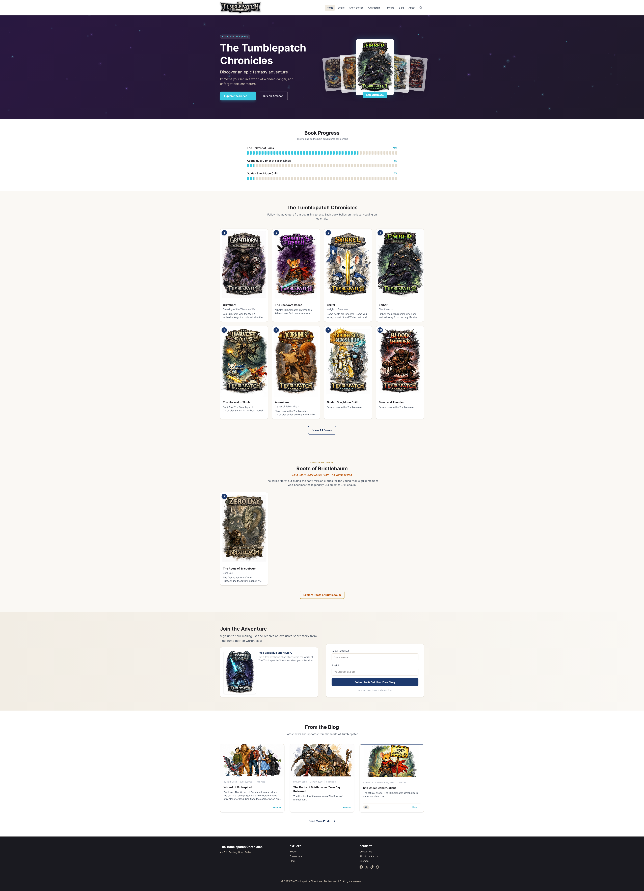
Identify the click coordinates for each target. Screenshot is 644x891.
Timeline (389, 7)
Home (330, 7)
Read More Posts (320, 821)
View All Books (322, 430)
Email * (335, 665)
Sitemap (364, 860)
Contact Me (366, 851)
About (412, 7)
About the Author (369, 856)
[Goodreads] (377, 867)
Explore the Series (235, 96)
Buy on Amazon (273, 96)
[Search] (421, 8)
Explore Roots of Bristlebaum (322, 595)
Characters (374, 7)
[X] (366, 867)
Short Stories (356, 7)
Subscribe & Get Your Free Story (375, 682)
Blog (401, 7)
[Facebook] (361, 867)
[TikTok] (372, 867)
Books (341, 7)
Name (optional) (340, 651)
